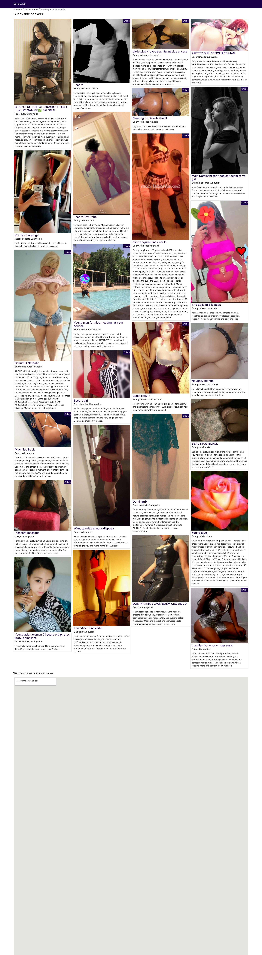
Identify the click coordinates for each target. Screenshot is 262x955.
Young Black (200, 532)
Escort (78, 85)
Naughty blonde (203, 380)
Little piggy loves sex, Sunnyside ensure (160, 51)
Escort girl (81, 400)
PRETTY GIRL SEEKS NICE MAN (213, 53)
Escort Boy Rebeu (86, 217)
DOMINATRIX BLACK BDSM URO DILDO (160, 603)
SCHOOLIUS (20, 4)
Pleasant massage (27, 532)
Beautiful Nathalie (27, 363)
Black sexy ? (141, 395)
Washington (46, 9)
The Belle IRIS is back (206, 304)
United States (31, 9)
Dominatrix (140, 501)
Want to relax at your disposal (94, 528)
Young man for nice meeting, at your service (98, 324)
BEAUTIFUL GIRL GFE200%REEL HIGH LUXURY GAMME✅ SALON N (41, 108)
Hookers (18, 9)
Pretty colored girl (27, 235)
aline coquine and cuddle (149, 242)
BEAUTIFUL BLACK (205, 443)
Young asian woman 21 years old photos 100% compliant (42, 636)
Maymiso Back (25, 449)
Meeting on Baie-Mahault (150, 118)
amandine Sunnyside (88, 628)
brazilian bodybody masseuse (212, 645)
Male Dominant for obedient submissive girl (218, 177)
